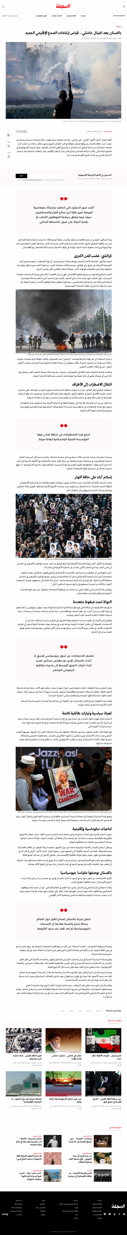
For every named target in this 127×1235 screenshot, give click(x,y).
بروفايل (99, 1218)
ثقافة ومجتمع (71, 16)
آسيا (76, 1214)
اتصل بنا (19, 1214)
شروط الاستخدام (16, 1207)
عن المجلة (19, 1200)
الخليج (76, 1200)
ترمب (62, 1011)
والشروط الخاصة (26, 180)
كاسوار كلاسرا (108, 131)
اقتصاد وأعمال (57, 16)
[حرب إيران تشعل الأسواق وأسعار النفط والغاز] (63, 1084)
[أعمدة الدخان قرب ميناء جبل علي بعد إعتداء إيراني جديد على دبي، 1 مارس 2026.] (24, 1084)
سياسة (83, 16)
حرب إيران (99, 1011)
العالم (76, 1218)
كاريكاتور (42, 1204)
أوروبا (76, 1207)
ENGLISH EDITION (119, 16)
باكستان (88, 1011)
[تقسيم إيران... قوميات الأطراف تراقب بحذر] (103, 1041)
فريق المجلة (18, 1204)
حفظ (8, 142)
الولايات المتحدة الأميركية (70, 1211)
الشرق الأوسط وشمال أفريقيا (68, 1204)
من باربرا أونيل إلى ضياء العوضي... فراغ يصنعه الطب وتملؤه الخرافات (80, 1159)
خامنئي (71, 1011)
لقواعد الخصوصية (36, 180)
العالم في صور (40, 1207)
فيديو (43, 1200)
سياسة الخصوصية (16, 1211)
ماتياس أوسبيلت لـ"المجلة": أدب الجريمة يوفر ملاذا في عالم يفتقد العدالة (29, 1141)
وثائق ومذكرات (97, 1214)
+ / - (8, 130)
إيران (79, 1011)
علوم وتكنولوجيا (41, 16)
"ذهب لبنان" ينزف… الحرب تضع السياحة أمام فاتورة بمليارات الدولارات (30, 1176)
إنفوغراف (42, 1211)
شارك (8, 152)
